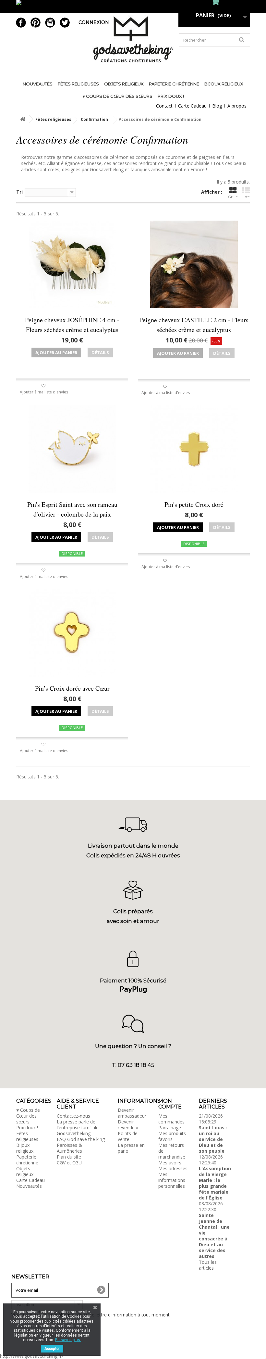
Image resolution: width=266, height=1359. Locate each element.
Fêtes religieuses (78, 83)
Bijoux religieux (223, 83)
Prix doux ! (171, 96)
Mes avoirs (169, 1163)
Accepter (52, 1348)
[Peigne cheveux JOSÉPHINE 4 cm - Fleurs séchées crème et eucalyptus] (72, 264)
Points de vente (128, 1136)
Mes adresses (172, 1168)
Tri (19, 192)
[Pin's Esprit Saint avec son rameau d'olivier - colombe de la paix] (72, 449)
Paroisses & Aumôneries (69, 1148)
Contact (164, 106)
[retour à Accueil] (23, 119)
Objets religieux (124, 83)
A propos (237, 106)
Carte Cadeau (192, 106)
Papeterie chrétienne (174, 83)
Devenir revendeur (128, 1125)
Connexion (94, 22)
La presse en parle (131, 1148)
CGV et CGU (69, 1163)
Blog (217, 106)
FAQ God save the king (81, 1139)
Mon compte (170, 1104)
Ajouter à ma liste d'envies (44, 392)
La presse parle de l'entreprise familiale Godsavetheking (78, 1127)
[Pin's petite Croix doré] (194, 449)
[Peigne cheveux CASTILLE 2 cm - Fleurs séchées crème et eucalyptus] (194, 264)
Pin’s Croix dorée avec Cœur (72, 688)
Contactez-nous (73, 1116)
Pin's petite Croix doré (194, 504)
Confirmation (94, 119)
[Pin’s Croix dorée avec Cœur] (72, 633)
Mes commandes (171, 1119)
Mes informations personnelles (171, 1180)
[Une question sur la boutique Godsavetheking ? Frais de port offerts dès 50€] (133, 6)
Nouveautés (38, 83)
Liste (246, 196)
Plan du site (69, 1157)
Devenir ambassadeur (132, 1113)
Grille (233, 196)
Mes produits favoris (172, 1136)
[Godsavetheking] (133, 39)
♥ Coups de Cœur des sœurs (117, 96)
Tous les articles (208, 1265)
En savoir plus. (68, 1340)
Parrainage (169, 1127)
